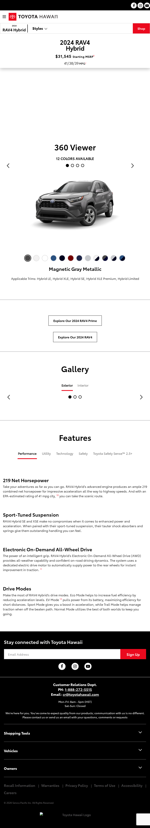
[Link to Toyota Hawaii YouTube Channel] (88, 666)
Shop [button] (141, 28)
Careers (10, 792)
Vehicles (11, 750)
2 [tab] (73, 166)
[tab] (27, 455)
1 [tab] (68, 166)
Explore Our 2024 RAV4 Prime (75, 320)
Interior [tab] (83, 385)
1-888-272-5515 (78, 689)
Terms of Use (104, 785)
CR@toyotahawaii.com (81, 694)
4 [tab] (83, 166)
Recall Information (19, 785)
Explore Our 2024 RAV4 (75, 337)
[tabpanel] (75, 207)
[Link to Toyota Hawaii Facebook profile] (62, 666)
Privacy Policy (76, 785)
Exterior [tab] (67, 385)
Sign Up (133, 654)
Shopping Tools (17, 732)
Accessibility (131, 785)
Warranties (50, 785)
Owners (10, 768)
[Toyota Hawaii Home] (33, 16)
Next (133, 166)
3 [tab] (78, 166)
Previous (8, 166)
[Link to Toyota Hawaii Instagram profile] (75, 666)
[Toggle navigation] (4, 16)
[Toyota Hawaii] (75, 814)
